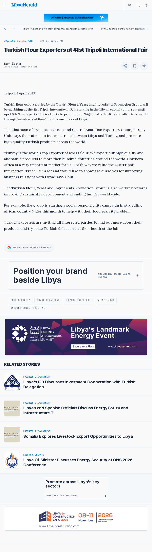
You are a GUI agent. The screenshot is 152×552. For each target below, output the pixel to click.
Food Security (20, 300)
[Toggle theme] (146, 5)
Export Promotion (78, 300)
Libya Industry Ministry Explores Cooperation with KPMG (48, 29)
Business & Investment (18, 40)
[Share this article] (125, 66)
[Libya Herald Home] (24, 5)
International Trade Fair (29, 308)
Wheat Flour (106, 300)
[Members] (130, 5)
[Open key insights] (144, 66)
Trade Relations (48, 300)
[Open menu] (4, 5)
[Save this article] (135, 66)
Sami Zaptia (12, 63)
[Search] (138, 5)
